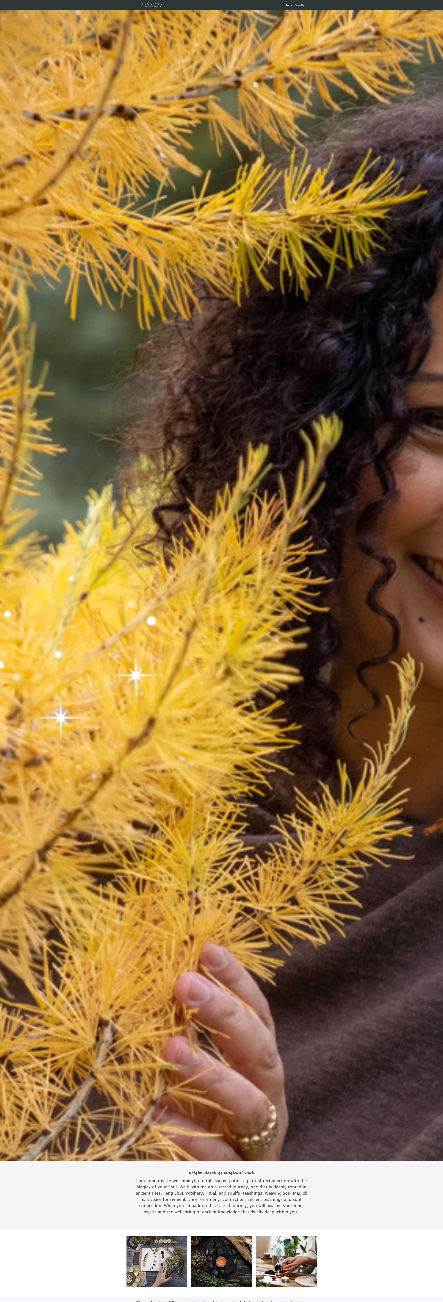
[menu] (294, 5)
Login (289, 5)
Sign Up (300, 5)
